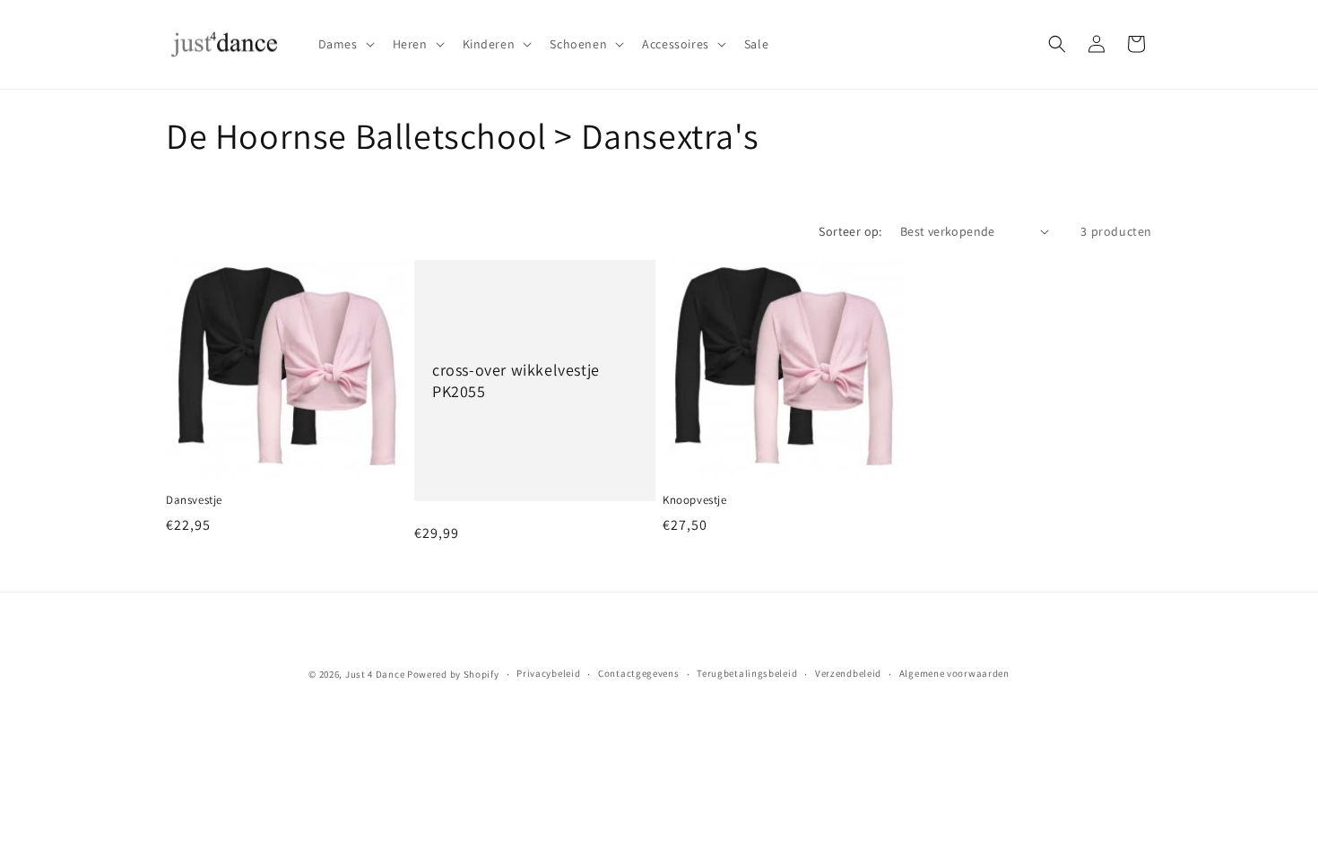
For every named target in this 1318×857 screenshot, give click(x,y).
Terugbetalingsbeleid (747, 673)
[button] (345, 44)
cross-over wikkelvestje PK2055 (516, 380)
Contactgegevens (639, 673)
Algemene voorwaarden (954, 673)
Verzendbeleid (848, 673)
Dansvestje (194, 500)
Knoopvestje (695, 500)
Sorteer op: (850, 231)
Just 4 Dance (374, 674)
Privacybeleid (548, 673)
